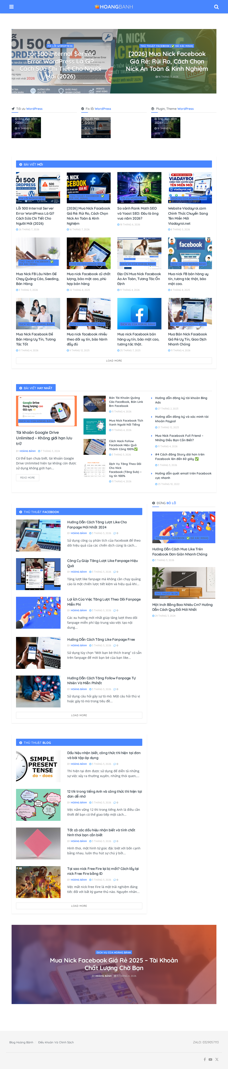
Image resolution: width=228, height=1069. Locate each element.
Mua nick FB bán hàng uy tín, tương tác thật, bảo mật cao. (188, 279)
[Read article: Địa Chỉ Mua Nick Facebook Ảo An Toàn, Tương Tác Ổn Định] (139, 253)
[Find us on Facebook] (205, 1059)
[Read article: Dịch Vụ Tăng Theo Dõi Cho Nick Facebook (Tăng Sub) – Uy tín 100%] (94, 470)
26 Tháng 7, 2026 (28, 229)
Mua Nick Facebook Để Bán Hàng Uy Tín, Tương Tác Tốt (36, 339)
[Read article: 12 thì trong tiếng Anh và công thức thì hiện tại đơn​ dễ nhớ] (38, 805)
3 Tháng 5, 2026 (28, 289)
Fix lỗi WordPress (32, 198)
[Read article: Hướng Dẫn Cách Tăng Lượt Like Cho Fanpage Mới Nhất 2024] (38, 535)
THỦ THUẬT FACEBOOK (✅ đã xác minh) (87, 197)
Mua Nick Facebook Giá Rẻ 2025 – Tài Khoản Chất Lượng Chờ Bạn (114, 964)
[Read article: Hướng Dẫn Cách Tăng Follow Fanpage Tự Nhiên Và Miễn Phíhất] (38, 691)
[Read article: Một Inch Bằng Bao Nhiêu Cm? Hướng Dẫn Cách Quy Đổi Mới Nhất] (183, 583)
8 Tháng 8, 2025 (180, 289)
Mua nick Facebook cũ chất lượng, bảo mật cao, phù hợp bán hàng (89, 279)
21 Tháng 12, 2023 (168, 427)
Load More (114, 360)
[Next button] (213, 61)
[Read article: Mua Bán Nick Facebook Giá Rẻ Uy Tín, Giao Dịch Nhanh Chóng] (190, 313)
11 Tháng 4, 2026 (129, 289)
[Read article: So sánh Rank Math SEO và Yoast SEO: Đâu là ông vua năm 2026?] (139, 188)
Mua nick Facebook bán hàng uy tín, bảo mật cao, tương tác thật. (138, 339)
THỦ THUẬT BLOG (167, 593)
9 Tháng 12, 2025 (79, 350)
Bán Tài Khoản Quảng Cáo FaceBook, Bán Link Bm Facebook (126, 402)
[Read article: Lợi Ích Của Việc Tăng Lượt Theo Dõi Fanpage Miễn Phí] (38, 613)
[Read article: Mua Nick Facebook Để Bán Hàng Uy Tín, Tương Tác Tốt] (38, 313)
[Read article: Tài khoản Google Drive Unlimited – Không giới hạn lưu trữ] (46, 411)
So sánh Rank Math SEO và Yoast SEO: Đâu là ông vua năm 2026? (61, 61)
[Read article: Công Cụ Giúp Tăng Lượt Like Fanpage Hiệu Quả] (38, 574)
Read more (29, 476)
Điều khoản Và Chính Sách (56, 1042)
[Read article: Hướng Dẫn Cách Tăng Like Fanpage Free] (38, 653)
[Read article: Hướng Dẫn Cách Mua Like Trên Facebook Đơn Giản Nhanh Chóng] (183, 527)
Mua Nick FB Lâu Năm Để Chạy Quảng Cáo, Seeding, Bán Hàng (37, 279)
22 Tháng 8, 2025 (79, 289)
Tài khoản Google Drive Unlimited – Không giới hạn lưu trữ (44, 438)
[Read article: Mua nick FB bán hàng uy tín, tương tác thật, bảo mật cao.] (190, 253)
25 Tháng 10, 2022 (168, 484)
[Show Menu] (11, 6)
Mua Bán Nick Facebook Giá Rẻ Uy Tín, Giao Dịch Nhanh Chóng (187, 339)
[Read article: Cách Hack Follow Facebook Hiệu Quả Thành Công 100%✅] (94, 447)
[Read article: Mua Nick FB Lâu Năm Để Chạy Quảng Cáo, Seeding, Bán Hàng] (38, 253)
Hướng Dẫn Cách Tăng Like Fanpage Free (101, 639)
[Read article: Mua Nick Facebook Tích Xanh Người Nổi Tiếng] (94, 426)
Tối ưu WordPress (60, 46)
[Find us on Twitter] (217, 1059)
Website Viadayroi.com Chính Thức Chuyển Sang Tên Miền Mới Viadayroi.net (167, 61)
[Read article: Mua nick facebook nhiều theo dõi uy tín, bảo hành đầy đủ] (89, 313)
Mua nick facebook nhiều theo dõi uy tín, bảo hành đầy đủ (87, 339)
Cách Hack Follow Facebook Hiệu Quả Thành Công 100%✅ (123, 445)
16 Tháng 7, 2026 (79, 229)
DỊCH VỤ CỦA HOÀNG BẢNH (167, 46)
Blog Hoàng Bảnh (21, 1042)
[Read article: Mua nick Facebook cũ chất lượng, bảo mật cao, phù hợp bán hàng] (89, 253)
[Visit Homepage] (114, 6)
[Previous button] (15, 61)
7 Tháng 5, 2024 (50, 451)
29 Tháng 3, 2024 (164, 615)
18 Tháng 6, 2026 (62, 76)
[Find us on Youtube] (210, 1059)
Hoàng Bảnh (28, 451)
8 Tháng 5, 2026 (168, 76)
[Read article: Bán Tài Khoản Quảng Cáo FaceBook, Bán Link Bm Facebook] (94, 404)
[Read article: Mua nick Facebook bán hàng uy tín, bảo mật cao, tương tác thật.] (139, 313)
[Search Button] (216, 6)
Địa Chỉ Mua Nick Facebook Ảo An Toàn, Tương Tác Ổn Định (139, 279)
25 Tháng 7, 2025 (129, 350)
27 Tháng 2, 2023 (167, 408)
